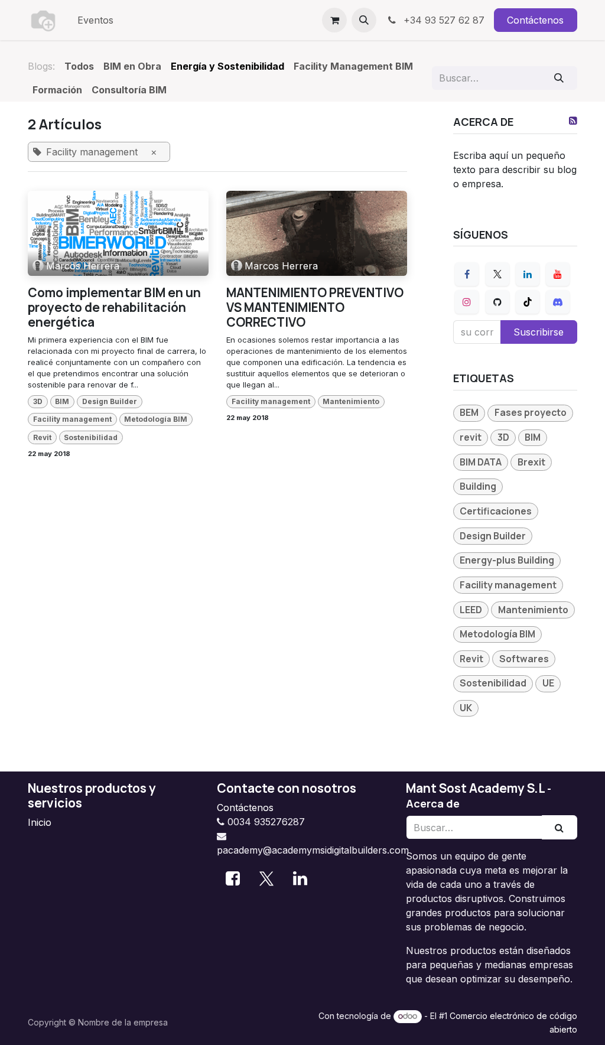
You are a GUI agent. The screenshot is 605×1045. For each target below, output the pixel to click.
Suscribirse (538, 332)
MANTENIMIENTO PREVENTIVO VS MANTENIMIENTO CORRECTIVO (315, 307)
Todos (79, 66)
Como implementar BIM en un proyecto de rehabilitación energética (114, 307)
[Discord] (558, 302)
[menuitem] (95, 20)
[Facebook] (467, 274)
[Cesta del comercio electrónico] (334, 20)
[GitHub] (497, 302)
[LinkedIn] (527, 274)
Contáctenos (535, 20)
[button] (364, 20)
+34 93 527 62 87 (442, 20)
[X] (497, 274)
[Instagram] (467, 302)
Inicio (39, 822)
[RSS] (573, 120)
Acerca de (433, 803)
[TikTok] (527, 302)
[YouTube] (558, 274)
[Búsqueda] (559, 78)
